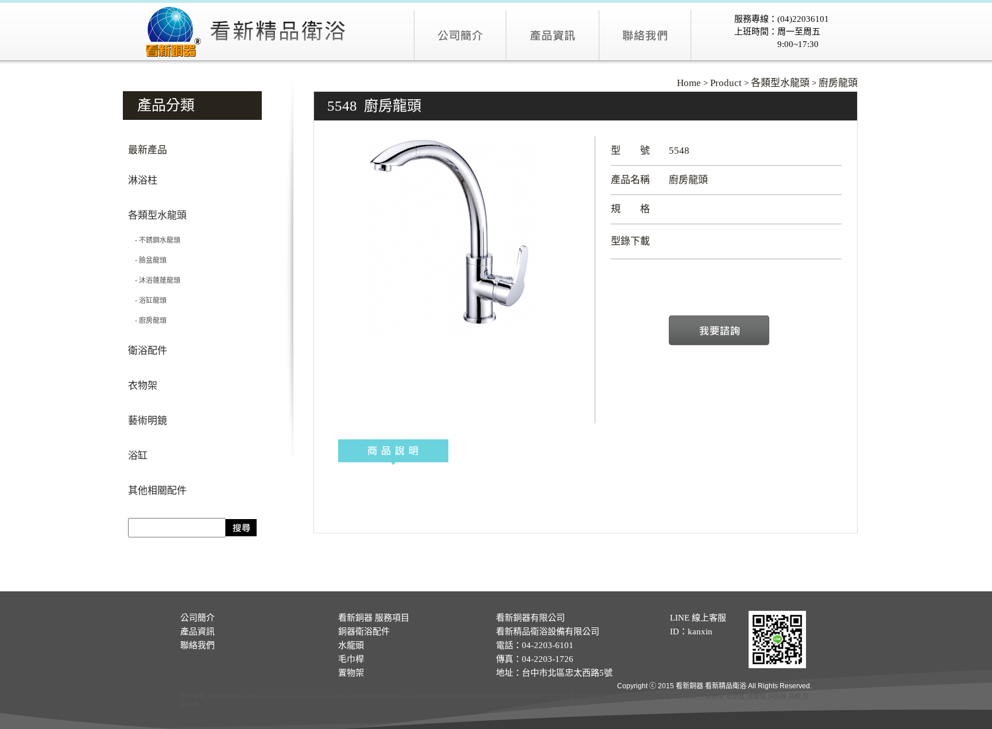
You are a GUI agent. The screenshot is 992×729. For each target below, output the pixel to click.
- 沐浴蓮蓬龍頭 (154, 280)
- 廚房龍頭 (147, 321)
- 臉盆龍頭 (147, 260)
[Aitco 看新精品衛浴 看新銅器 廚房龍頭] (451, 333)
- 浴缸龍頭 (147, 301)
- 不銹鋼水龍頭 (154, 240)
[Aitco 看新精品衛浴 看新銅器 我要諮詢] (719, 343)
